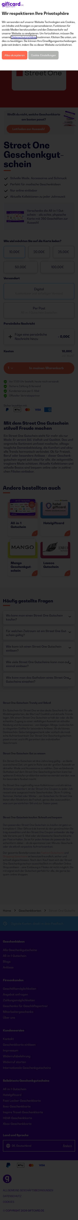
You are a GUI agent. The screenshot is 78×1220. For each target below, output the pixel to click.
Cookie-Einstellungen (43, 55)
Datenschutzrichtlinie (23, 37)
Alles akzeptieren (15, 55)
